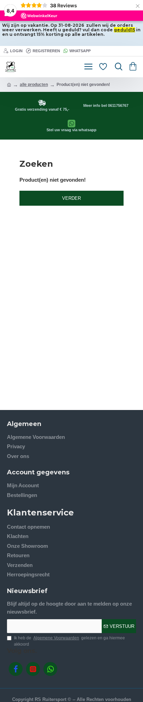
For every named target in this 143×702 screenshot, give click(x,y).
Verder (71, 198)
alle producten (34, 84)
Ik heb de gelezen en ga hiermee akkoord (69, 641)
